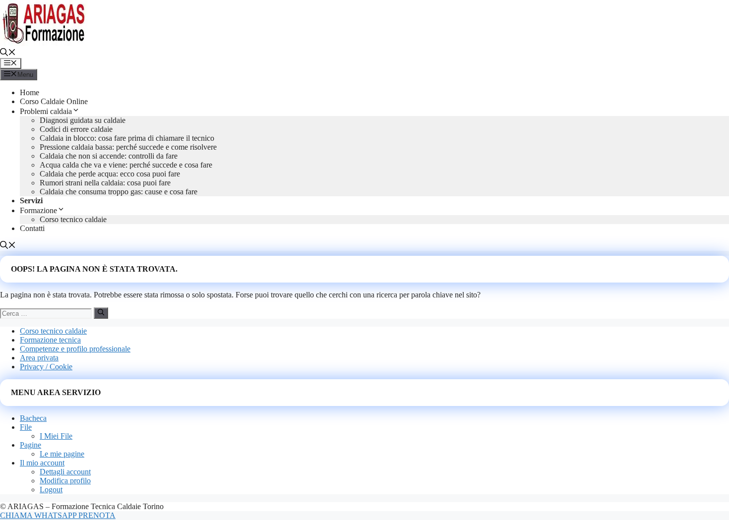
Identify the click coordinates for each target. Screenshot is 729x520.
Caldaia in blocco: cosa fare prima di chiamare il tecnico (127, 138)
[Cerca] (101, 312)
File (26, 427)
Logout (51, 489)
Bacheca (33, 418)
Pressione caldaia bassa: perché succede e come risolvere (128, 147)
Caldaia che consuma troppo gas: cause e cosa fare (118, 191)
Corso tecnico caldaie (73, 219)
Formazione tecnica (50, 340)
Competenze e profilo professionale (75, 349)
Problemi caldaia (46, 111)
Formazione (38, 210)
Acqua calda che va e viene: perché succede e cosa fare (126, 165)
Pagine (30, 445)
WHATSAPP (56, 515)
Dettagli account (65, 471)
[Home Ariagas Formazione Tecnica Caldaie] (44, 43)
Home (29, 92)
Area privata (39, 357)
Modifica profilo (65, 480)
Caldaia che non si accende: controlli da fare (109, 156)
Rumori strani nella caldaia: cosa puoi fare (105, 182)
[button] (8, 53)
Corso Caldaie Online (54, 101)
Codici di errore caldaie (76, 129)
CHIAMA (17, 515)
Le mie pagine (62, 454)
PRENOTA (97, 515)
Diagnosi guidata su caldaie (82, 120)
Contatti (32, 228)
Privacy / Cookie (46, 366)
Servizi (31, 200)
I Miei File (56, 436)
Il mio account (42, 463)
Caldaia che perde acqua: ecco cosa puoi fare (110, 174)
